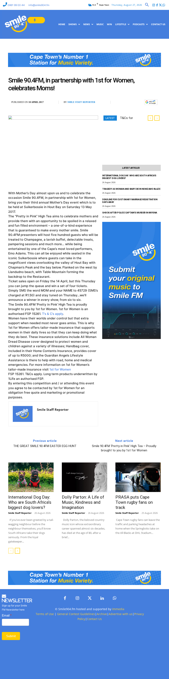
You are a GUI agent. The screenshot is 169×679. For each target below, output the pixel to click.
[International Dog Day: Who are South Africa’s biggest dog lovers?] (31, 477)
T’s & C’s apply (52, 314)
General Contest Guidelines (76, 614)
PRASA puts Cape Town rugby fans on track (134, 502)
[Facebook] (157, 5)
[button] (147, 5)
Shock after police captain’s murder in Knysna (129, 212)
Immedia (118, 609)
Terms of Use (45, 614)
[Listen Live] (36, 20)
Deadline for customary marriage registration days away (129, 201)
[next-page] (17, 551)
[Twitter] (160, 5)
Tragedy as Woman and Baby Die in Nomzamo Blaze (131, 189)
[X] (129, 102)
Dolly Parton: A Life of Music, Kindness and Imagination (83, 502)
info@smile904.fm (38, 5)
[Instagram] (153, 5)
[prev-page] (10, 551)
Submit (11, 636)
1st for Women (60, 369)
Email (7, 615)
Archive (102, 614)
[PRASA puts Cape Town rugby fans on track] (138, 477)
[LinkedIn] (102, 598)
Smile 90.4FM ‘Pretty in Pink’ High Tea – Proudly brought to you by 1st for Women (124, 448)
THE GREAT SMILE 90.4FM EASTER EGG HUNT (44, 446)
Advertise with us (121, 614)
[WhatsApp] (139, 102)
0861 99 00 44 (16, 5)
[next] (157, 118)
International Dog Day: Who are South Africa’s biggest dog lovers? (29, 502)
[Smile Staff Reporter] (23, 414)
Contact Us (94, 619)
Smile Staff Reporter (81, 102)
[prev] (150, 118)
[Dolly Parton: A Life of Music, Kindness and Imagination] (84, 477)
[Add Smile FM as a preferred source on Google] (151, 104)
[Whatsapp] (163, 5)
